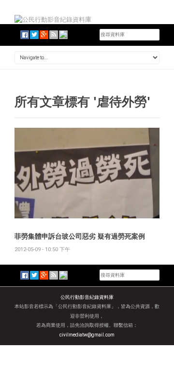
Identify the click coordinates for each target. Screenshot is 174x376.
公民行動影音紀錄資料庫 (87, 297)
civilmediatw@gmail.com (87, 334)
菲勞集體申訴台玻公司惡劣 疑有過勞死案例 (79, 236)
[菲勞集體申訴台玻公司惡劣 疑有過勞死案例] (87, 172)
